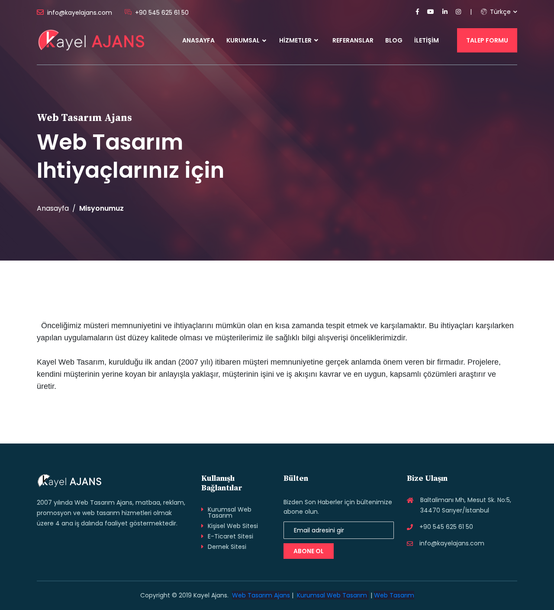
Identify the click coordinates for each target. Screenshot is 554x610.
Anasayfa (198, 40)
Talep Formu (487, 40)
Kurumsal (243, 40)
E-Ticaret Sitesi (230, 536)
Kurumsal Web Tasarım (229, 512)
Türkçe (499, 12)
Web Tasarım (394, 595)
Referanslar (353, 40)
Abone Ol (308, 551)
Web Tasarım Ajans (261, 595)
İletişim (426, 40)
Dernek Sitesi (227, 547)
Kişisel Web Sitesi (233, 526)
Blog (394, 40)
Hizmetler (296, 40)
